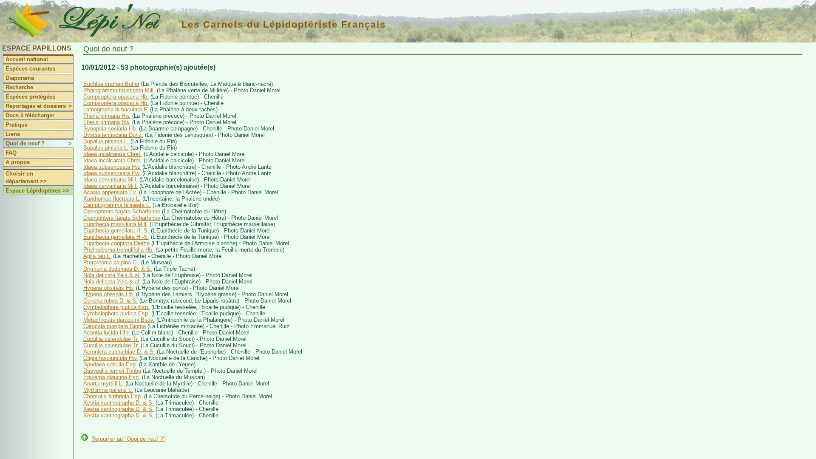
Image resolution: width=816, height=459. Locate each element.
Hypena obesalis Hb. (108, 294)
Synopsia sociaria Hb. (110, 128)
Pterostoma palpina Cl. (111, 262)
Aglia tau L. (97, 256)
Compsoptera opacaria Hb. (116, 97)
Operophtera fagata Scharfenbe (121, 211)
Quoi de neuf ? (39, 143)
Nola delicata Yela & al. (112, 275)
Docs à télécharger (30, 115)
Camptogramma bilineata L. (117, 205)
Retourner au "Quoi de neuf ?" (128, 439)
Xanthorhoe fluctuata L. (112, 199)
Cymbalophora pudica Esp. (116, 307)
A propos (18, 162)
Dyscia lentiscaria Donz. (113, 135)
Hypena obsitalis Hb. (108, 288)
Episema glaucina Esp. (111, 377)
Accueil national (27, 59)
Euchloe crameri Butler (111, 84)
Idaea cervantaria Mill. (110, 179)
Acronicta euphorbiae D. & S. (119, 351)
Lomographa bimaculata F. (115, 109)
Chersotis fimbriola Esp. (112, 396)
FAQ (11, 153)
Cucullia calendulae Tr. (111, 339)
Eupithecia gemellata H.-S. (116, 230)
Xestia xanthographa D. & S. (118, 403)
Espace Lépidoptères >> (37, 190)
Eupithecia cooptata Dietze (116, 243)
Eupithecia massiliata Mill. (115, 224)
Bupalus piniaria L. (106, 141)
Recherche (19, 87)
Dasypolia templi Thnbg (112, 371)
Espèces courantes (30, 68)
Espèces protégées (30, 97)
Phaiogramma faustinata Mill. (119, 90)
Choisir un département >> (26, 177)
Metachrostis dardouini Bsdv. (119, 320)
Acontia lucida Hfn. (106, 332)
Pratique (17, 125)
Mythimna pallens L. (108, 390)
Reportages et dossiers (39, 106)
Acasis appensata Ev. (110, 192)
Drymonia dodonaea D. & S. (117, 269)
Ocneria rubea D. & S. (110, 301)
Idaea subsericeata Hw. (112, 167)
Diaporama (20, 78)
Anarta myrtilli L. (103, 383)
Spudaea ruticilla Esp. (110, 364)
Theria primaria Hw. (106, 116)
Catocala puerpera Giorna (114, 326)
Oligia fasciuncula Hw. (110, 358)
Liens (13, 134)
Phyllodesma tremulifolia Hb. (118, 249)
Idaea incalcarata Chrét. (112, 154)
